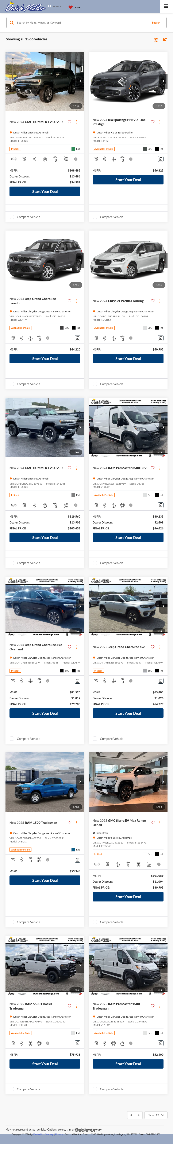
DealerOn (38, 1134)
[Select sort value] (163, 39)
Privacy (59, 1134)
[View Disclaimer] (76, 159)
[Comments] (161, 159)
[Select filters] (156, 39)
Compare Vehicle (28, 217)
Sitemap (49, 1134)
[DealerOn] (86, 1129)
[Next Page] (139, 1115)
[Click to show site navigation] (166, 6)
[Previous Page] (131, 1115)
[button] (80, 81)
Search (156, 22)
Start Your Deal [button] (45, 191)
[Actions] (76, 122)
